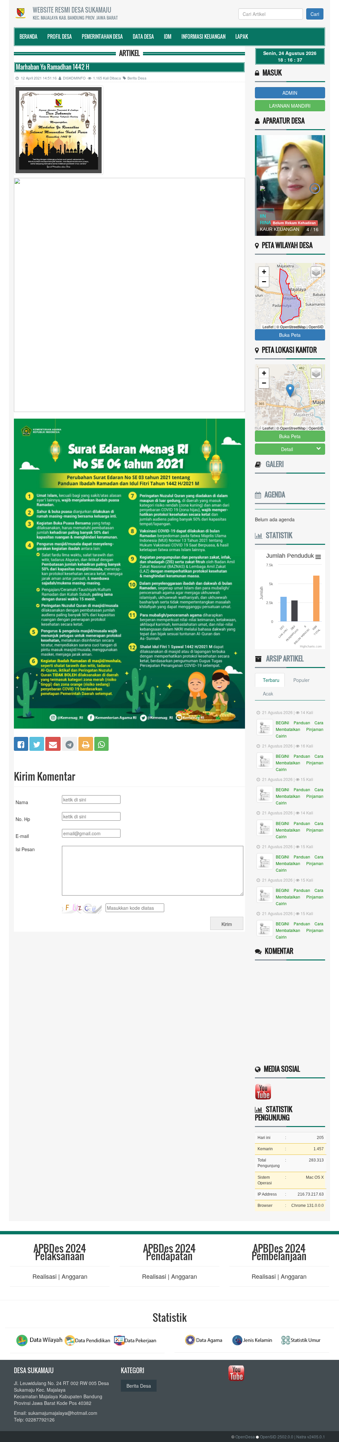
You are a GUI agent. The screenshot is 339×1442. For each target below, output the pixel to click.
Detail (287, 449)
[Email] (53, 743)
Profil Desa (59, 36)
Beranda (28, 36)
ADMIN (289, 92)
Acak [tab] (268, 693)
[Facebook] (21, 743)
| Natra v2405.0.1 (309, 1436)
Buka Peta (290, 335)
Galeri (273, 464)
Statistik (277, 535)
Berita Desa (136, 77)
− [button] (264, 282)
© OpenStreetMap (291, 326)
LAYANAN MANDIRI (290, 105)
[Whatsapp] (101, 743)
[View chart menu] (318, 557)
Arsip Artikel (283, 658)
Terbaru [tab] (271, 680)
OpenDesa (245, 1436)
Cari (315, 14)
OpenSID (316, 326)
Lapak (241, 36)
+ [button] (264, 272)
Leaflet (268, 326)
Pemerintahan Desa (102, 36)
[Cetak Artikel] (85, 743)
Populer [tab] (301, 680)
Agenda (273, 494)
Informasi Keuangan (203, 36)
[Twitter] (36, 743)
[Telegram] (69, 743)
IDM (167, 36)
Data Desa (143, 36)
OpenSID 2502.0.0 (276, 1436)
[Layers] (316, 272)
